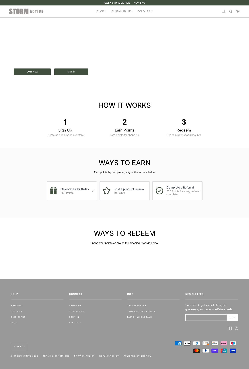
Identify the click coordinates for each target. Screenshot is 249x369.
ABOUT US (75, 306)
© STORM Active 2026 (24, 356)
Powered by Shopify (137, 356)
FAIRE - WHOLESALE (139, 317)
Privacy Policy (84, 356)
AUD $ (17, 346)
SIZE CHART (18, 317)
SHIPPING (17, 306)
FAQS (14, 323)
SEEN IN (74, 317)
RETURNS (16, 311)
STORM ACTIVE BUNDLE (141, 311)
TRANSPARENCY (137, 306)
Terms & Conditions (56, 356)
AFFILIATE (75, 323)
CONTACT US (76, 311)
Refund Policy (109, 356)
